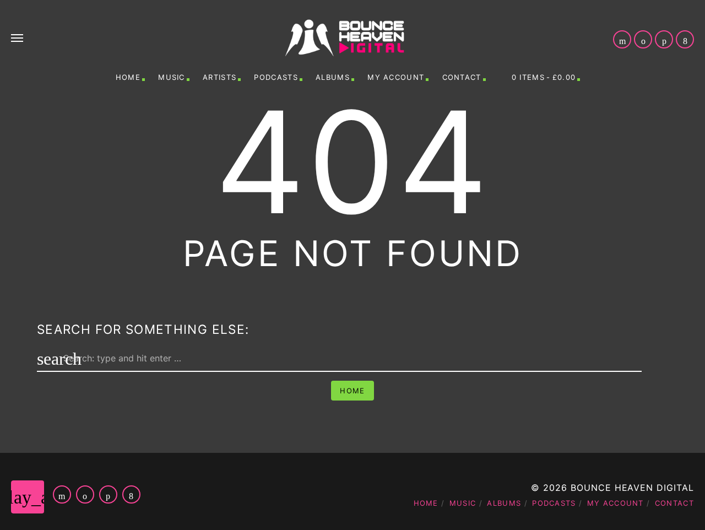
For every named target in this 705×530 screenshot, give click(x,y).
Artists (219, 77)
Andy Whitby (384, 514)
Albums (333, 77)
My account (395, 77)
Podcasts (275, 77)
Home (128, 77)
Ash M (611, 514)
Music (171, 77)
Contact (461, 77)
